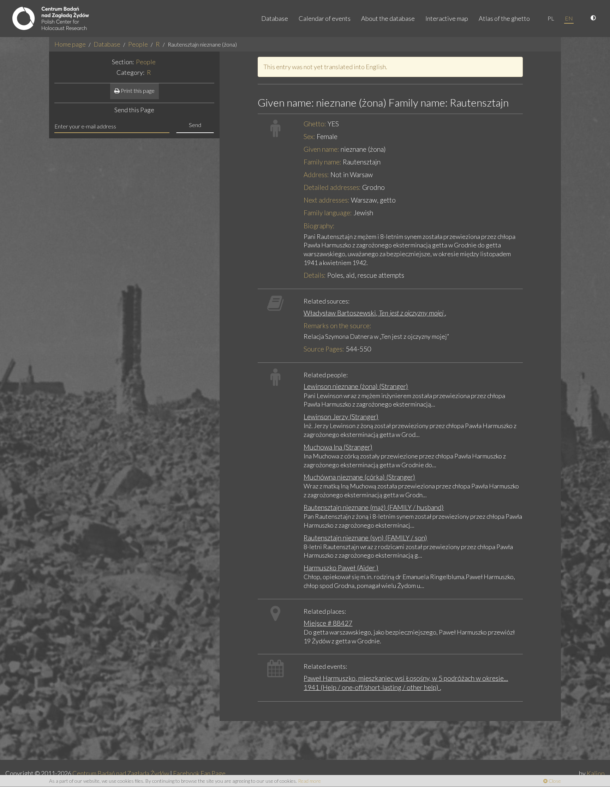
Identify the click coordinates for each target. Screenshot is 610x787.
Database (274, 18)
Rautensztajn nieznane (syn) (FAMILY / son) (365, 538)
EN (569, 18)
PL (551, 18)
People (138, 44)
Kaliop (596, 773)
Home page (70, 44)
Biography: (319, 226)
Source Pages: (324, 349)
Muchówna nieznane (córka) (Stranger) (359, 477)
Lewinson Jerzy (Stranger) (341, 417)
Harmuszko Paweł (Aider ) (341, 568)
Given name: (321, 149)
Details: (315, 275)
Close (554, 781)
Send (195, 124)
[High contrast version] (594, 18)
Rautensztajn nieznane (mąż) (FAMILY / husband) (374, 507)
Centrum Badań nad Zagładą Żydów (120, 773)
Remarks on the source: (337, 326)
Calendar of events (325, 18)
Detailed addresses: (332, 187)
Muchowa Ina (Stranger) (338, 447)
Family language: (328, 213)
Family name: (322, 162)
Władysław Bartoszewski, (374, 313)
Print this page (137, 90)
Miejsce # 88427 (328, 623)
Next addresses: (326, 200)
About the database (388, 18)
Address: (316, 174)
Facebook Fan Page (199, 773)
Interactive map (446, 18)
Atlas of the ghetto (504, 18)
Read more (309, 781)
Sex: (309, 136)
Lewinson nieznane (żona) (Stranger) (356, 386)
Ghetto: (315, 124)
